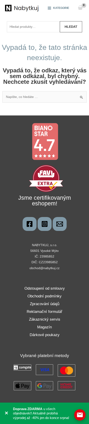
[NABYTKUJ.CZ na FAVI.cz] (46, 178)
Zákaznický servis (44, 319)
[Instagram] (45, 224)
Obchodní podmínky (44, 296)
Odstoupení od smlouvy (44, 288)
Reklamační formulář (44, 311)
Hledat (71, 26)
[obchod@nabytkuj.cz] (60, 224)
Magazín (44, 327)
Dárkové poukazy (45, 335)
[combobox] (33, 26)
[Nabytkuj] (30, 224)
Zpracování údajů (44, 304)
